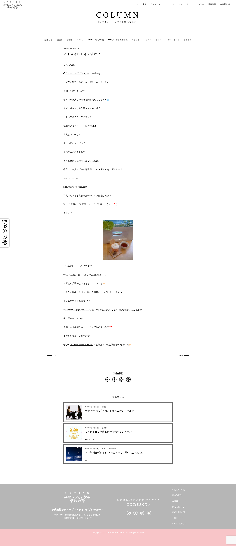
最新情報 (212, 4)
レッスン (148, 40)
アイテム (80, 40)
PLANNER (179, 506)
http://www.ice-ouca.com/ (75, 187)
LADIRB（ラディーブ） (77, 310)
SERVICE (178, 489)
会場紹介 (160, 40)
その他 (69, 40)
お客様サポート (227, 4)
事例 (145, 4)
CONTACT (179, 523)
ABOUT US (180, 501)
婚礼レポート (174, 40)
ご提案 (59, 40)
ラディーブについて (159, 4)
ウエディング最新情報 (118, 40)
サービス (135, 4)
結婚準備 (188, 40)
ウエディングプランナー (183, 4)
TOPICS (178, 518)
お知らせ (48, 40)
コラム (201, 4)
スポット (136, 40)
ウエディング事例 (96, 40)
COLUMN (178, 512)
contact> (139, 504)
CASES (177, 495)
